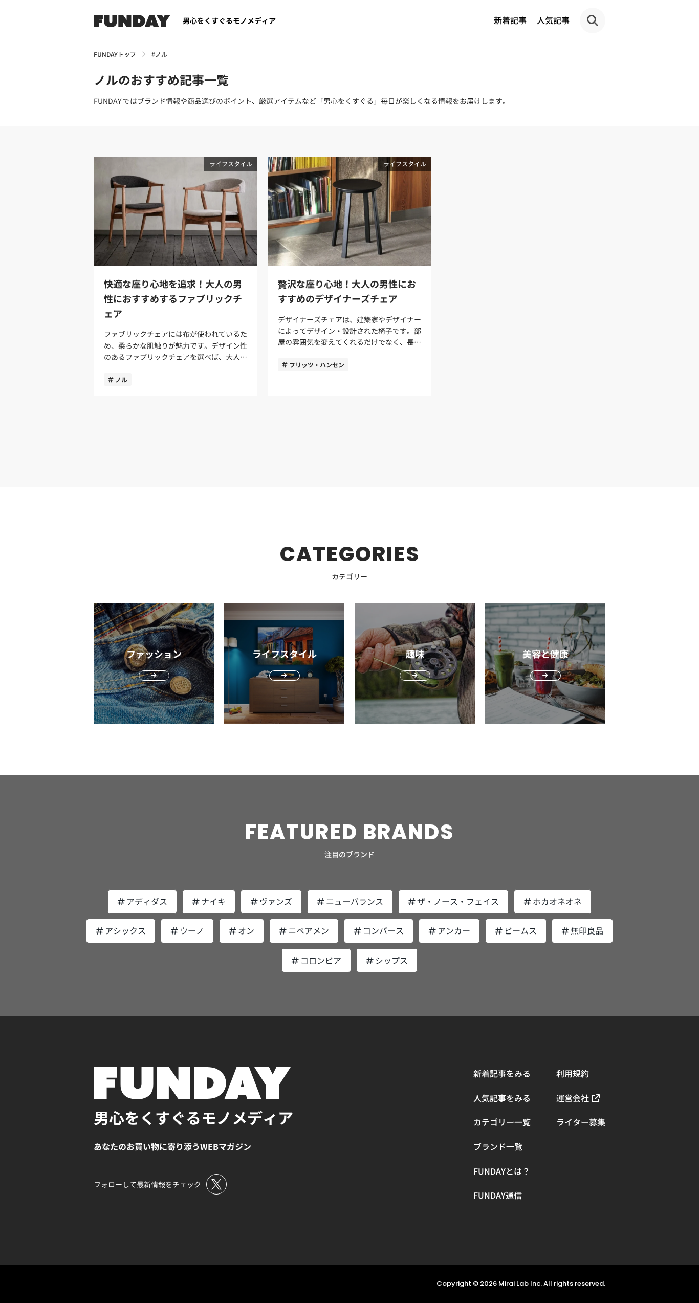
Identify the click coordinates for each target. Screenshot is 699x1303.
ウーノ (192, 930)
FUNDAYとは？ (501, 1171)
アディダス (146, 901)
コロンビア (320, 960)
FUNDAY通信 (497, 1195)
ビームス (520, 930)
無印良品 (587, 930)
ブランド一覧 (497, 1146)
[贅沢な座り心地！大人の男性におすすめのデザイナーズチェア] (349, 276)
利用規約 (572, 1073)
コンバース (383, 930)
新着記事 (510, 20)
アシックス (125, 930)
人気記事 (553, 20)
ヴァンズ (275, 901)
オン (246, 930)
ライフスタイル (230, 163)
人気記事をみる (502, 1098)
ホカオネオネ (557, 901)
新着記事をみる (502, 1073)
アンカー (454, 930)
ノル (121, 379)
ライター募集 (580, 1122)
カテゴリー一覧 (502, 1122)
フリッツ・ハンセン (316, 364)
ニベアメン (308, 930)
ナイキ (213, 901)
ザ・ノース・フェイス (458, 901)
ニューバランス (354, 901)
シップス (391, 960)
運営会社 (572, 1098)
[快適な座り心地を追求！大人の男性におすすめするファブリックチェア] (175, 276)
